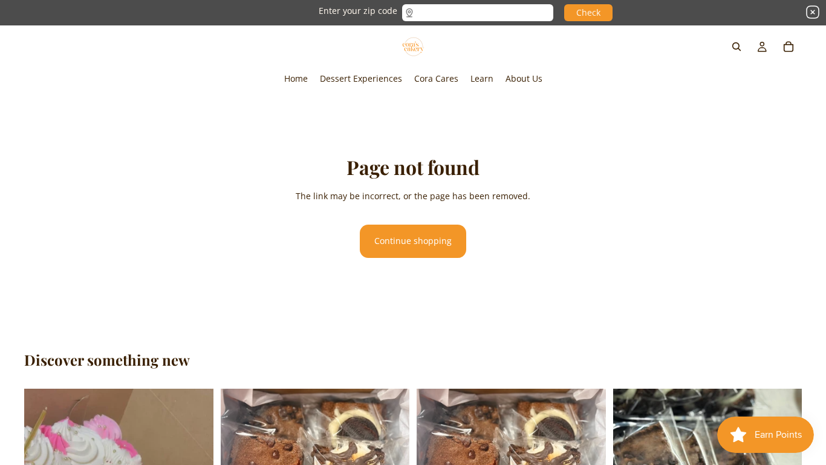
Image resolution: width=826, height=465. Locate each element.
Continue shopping (413, 240)
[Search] (736, 46)
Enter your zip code (358, 10)
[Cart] (788, 46)
